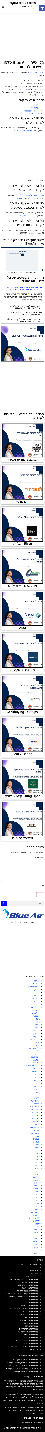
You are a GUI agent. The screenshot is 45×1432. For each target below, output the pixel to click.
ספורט (37, 1153)
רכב (38, 1203)
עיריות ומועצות (34, 1162)
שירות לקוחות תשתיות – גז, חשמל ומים (24, 1346)
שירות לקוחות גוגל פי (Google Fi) (26, 1371)
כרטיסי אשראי (34, 1101)
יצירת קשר (34, 1273)
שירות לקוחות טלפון (31, 1302)
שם (43, 885)
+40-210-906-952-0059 (22, 130)
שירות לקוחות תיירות (30, 1337)
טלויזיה (37, 1080)
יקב (38, 1095)
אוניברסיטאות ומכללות (31, 986)
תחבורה (37, 1232)
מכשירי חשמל (34, 1133)
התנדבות (36, 1063)
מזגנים (37, 1124)
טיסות (28, 83)
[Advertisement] (22, 35)
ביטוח (37, 1022)
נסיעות (37, 1147)
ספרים (37, 1156)
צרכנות (37, 1183)
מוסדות (37, 1103)
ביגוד (38, 1019)
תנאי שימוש (34, 1349)
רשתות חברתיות (34, 1209)
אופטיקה (36, 989)
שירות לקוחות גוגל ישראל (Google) (25, 1359)
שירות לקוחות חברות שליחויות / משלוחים (23, 1296)
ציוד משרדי (35, 1177)
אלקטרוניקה (35, 1007)
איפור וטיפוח (35, 1001)
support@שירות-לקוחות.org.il (31, 1422)
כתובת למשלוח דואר (32, 113)
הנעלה (37, 1054)
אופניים (37, 995)
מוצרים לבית (35, 1121)
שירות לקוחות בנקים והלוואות (27, 1291)
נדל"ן (37, 1144)
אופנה (37, 992)
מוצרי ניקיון (35, 1118)
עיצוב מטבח (35, 1159)
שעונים (37, 1224)
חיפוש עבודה (35, 1071)
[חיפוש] (4, 903)
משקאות (36, 1142)
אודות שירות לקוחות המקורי (28, 1264)
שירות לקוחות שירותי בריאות (28, 1332)
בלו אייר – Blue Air (23, 89)
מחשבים (37, 1130)
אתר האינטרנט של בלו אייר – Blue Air (30, 195)
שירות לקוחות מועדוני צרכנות (27, 1311)
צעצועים (36, 1180)
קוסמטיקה (36, 1185)
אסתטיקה (36, 1010)
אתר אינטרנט (35, 108)
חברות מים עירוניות (32, 1065)
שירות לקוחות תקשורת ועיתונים (27, 1340)
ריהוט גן (37, 1197)
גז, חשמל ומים (34, 1039)
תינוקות (37, 1238)
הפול (22, 628)
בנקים (37, 1024)
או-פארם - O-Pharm (22, 586)
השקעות (36, 1060)
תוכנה (37, 1226)
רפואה (37, 1206)
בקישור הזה (19, 198)
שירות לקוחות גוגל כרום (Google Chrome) (22, 1362)
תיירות (30, 72)
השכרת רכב (35, 1057)
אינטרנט (36, 998)
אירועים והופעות (34, 1004)
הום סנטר (22, 502)
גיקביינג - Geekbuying (22, 712)
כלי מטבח (36, 1098)
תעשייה (37, 1244)
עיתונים (37, 1165)
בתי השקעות (35, 1030)
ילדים (37, 1089)
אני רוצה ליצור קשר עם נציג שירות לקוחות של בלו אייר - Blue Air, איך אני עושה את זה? (23, 288)
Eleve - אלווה (22, 544)
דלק (38, 1045)
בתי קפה (36, 1036)
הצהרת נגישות (33, 1270)
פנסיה (37, 1174)
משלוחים (36, 1139)
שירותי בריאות (34, 1218)
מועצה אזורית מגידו (22, 459)
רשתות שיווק (35, 1215)
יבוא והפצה (35, 1086)
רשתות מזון (35, 1212)
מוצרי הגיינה (35, 1109)
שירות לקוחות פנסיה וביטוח (28, 1320)
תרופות (37, 1253)
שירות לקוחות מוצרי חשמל (28, 1314)
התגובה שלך (39, 857)
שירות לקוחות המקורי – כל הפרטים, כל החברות (21, 1293)
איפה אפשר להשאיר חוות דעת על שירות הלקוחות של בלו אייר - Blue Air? (25, 307)
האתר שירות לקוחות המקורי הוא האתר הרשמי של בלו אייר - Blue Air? (22, 313)
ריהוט (37, 1194)
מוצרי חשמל (35, 1112)
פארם (37, 1168)
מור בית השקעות (22, 670)
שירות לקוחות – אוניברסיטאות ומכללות (24, 1279)
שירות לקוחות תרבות (30, 1343)
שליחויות (36, 1221)
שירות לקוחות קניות (31, 1323)
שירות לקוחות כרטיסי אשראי (28, 1305)
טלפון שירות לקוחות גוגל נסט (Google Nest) (22, 1368)
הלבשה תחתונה (34, 1048)
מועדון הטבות (35, 1106)
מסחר (37, 1136)
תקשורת (36, 1247)
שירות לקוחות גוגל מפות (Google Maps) (23, 1365)
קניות (38, 1191)
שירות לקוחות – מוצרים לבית (27, 1285)
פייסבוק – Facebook (32, 111)
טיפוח (37, 1077)
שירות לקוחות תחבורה (30, 1334)
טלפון (37, 105)
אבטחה (37, 981)
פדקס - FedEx (22, 754)
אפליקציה (36, 1013)
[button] (42, 8)
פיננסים (37, 1171)
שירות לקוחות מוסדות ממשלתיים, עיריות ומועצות (20, 1308)
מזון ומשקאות (35, 1127)
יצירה (38, 1092)
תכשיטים (36, 1241)
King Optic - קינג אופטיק (22, 796)
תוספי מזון (36, 1229)
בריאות (37, 1027)
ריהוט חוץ (36, 1200)
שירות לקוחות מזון (31, 1317)
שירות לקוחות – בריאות (30, 1282)
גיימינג (37, 1042)
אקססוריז (36, 1016)
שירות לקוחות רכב (31, 1326)
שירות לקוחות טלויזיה (30, 1299)
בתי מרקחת (35, 1033)
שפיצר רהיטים (22, 838)
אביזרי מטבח (35, 983)
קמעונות (36, 1188)
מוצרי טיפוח (35, 1115)
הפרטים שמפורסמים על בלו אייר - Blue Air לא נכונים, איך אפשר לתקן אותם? (22, 320)
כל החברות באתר (32, 1276)
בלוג (36, 1267)
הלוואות (37, 1051)
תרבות (37, 1250)
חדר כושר (36, 1068)
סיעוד (37, 1150)
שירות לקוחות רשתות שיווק (28, 1329)
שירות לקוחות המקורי (22, 3)
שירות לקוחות (39, 72)
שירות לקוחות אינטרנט (30, 1288)
